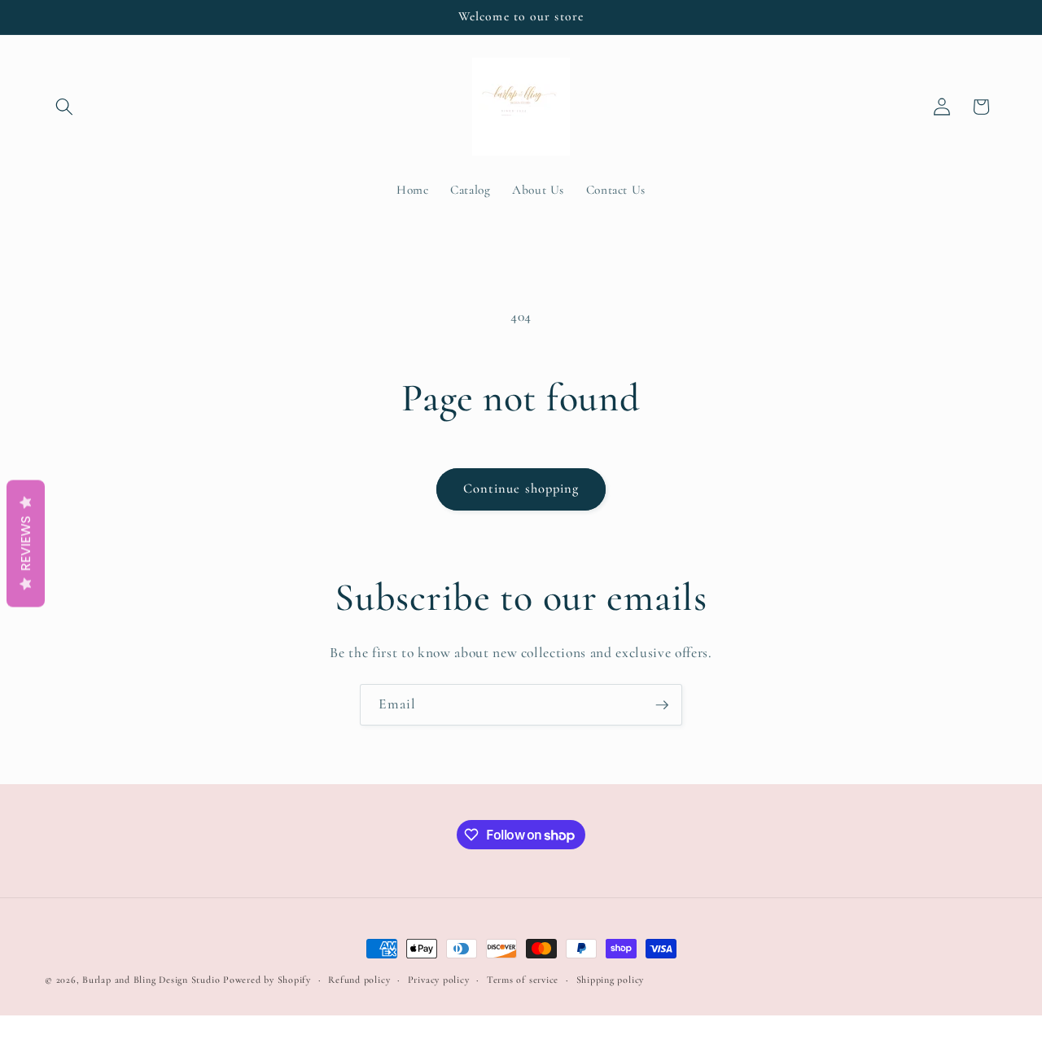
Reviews (25, 543)
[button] (64, 106)
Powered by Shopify (267, 979)
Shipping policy (610, 979)
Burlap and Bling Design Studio (151, 979)
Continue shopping (521, 488)
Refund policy (359, 979)
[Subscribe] (661, 705)
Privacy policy (439, 979)
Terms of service (522, 979)
